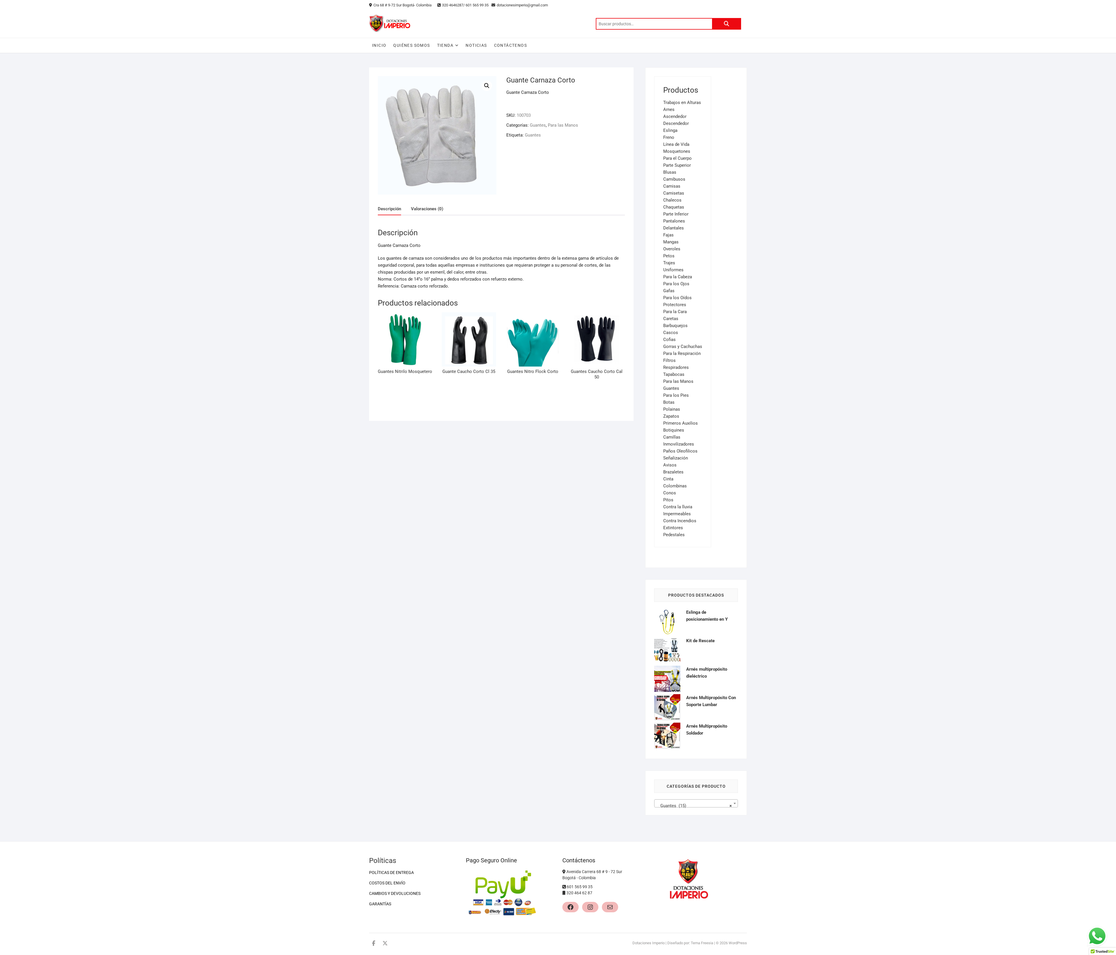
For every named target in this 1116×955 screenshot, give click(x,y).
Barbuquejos (675, 325)
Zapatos (671, 416)
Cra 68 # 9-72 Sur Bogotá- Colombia (402, 5)
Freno (668, 137)
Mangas (671, 242)
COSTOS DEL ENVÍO (387, 883)
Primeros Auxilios (680, 423)
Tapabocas (673, 374)
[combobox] (696, 803)
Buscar (726, 24)
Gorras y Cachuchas (682, 346)
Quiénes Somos (411, 45)
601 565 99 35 (580, 886)
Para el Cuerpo (677, 158)
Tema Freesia (702, 943)
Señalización (675, 458)
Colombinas (675, 486)
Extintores (673, 527)
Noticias (476, 45)
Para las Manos (563, 125)
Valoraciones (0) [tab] (427, 208)
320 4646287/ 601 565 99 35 (465, 5)
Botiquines (673, 430)
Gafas (669, 290)
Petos (669, 256)
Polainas (671, 409)
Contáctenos (510, 45)
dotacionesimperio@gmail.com (523, 5)
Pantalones (674, 221)
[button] (487, 85)
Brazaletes (673, 472)
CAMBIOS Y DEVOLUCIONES (395, 893)
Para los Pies (676, 395)
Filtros (669, 360)
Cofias (669, 339)
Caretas (670, 318)
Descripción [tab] (389, 208)
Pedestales (674, 534)
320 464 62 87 (579, 893)
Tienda (445, 45)
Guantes (538, 125)
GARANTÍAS (380, 904)
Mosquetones (676, 151)
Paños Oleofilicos (680, 451)
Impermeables (677, 513)
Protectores (674, 304)
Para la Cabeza (677, 276)
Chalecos (672, 200)
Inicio (379, 45)
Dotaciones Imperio (648, 943)
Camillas (671, 437)
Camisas (671, 186)
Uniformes (673, 269)
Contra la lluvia (677, 506)
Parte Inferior (675, 214)
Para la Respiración (682, 353)
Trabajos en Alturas (682, 102)
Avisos (670, 465)
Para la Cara (675, 311)
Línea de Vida (676, 144)
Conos (669, 493)
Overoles (671, 249)
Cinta (668, 479)
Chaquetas (673, 207)
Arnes (669, 109)
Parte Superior (677, 165)
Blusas (669, 172)
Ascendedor (674, 116)
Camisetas (673, 193)
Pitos (668, 499)
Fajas (668, 235)
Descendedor (676, 123)
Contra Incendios (679, 520)
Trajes (669, 262)
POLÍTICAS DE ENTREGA (391, 872)
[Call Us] (564, 886)
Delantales (673, 228)
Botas (669, 402)
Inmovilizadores (678, 444)
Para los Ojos (676, 283)
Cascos (670, 332)
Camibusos (674, 179)
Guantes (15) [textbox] (694, 805)
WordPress (738, 943)
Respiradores (676, 367)
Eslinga (670, 130)
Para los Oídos (677, 297)
